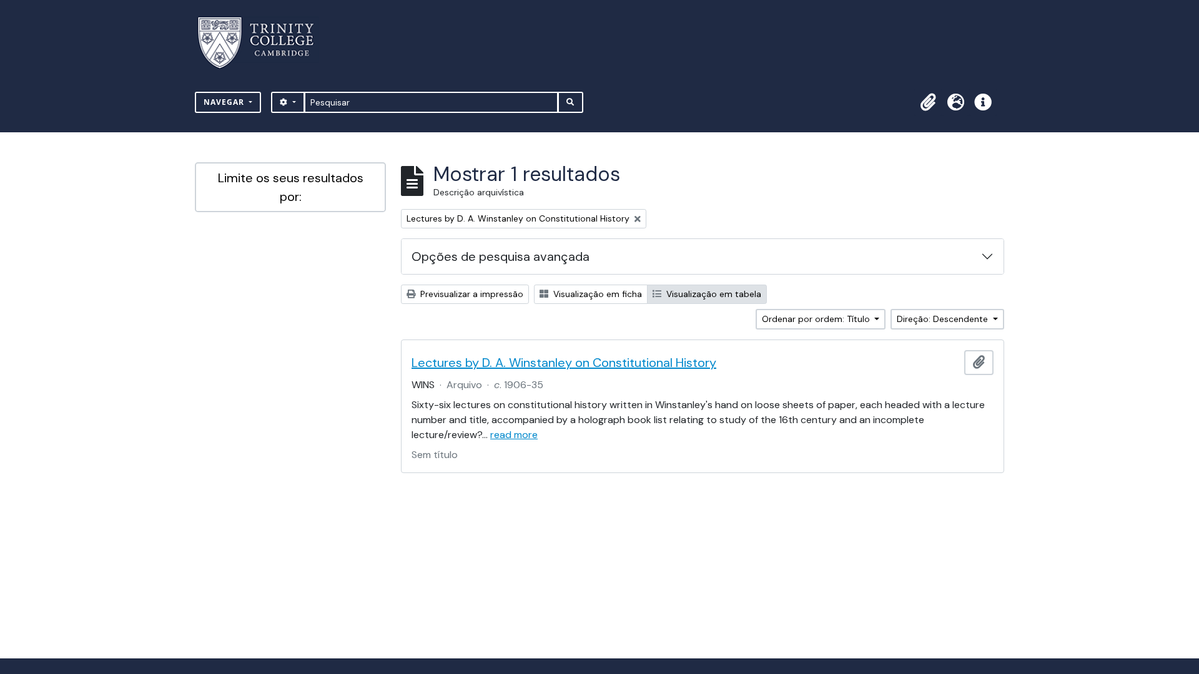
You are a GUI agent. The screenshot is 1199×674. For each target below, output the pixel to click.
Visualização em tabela (712, 294)
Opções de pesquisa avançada (501, 256)
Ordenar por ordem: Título (817, 319)
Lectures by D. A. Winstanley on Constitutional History (564, 362)
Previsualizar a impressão (470, 294)
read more (514, 434)
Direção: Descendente (943, 319)
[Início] (263, 42)
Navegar (225, 102)
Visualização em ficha (596, 294)
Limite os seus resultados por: (290, 187)
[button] (928, 102)
